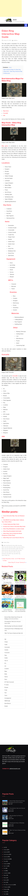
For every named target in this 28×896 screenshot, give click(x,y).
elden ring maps (19, 548)
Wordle (6, 706)
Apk (5, 639)
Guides (4, 542)
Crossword (6, 652)
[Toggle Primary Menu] (25, 25)
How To (6, 660)
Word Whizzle (7, 703)
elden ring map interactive (7, 547)
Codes (5, 644)
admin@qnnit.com (15, 768)
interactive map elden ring (7, 553)
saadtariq (15, 40)
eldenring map (5, 550)
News (5, 679)
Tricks (5, 695)
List (5, 666)
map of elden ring (5, 555)
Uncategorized (7, 698)
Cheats (6, 641)
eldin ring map (18, 550)
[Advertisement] (11, 8)
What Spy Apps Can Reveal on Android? (13, 626)
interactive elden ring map (14, 551)
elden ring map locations (19, 547)
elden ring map (18, 545)
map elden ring (17, 553)
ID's (5, 663)
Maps (8, 542)
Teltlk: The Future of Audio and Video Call (13, 633)
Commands (7, 647)
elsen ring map (5, 551)
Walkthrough (7, 700)
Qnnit (15, 19)
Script (5, 690)
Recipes (6, 687)
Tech (5, 692)
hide (10, 67)
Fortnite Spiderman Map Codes (11, 524)
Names (6, 676)
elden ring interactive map (9, 545)
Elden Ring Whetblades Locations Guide (13, 528)
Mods (5, 674)
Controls (6, 649)
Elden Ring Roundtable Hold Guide (12, 531)
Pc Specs (6, 684)
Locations (6, 668)
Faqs (5, 655)
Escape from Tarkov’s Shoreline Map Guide (14, 526)
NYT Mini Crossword (9, 682)
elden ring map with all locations (9, 548)
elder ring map (11, 550)
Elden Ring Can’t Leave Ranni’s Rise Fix (13, 537)
